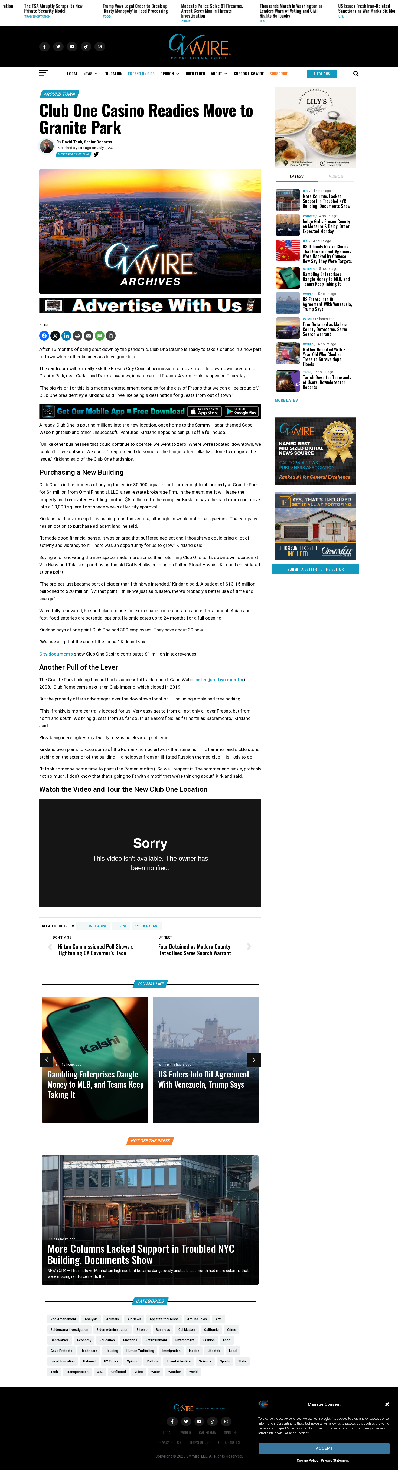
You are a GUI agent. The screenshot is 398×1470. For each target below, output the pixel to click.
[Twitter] (96, 154)
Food (88, 16)
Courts (309, 216)
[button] (387, 1404)
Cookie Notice (229, 1442)
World (163, 1065)
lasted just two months (218, 679)
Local (167, 1432)
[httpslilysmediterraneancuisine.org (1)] (315, 167)
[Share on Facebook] (44, 336)
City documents (56, 654)
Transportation (18, 16)
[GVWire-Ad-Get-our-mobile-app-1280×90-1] (150, 417)
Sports (53, 1065)
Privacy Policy (169, 1442)
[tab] (297, 177)
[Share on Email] (88, 336)
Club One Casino (92, 926)
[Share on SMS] (100, 336)
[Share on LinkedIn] (66, 336)
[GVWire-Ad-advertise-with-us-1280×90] (150, 312)
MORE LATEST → (290, 400)
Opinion (230, 1432)
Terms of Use (199, 1442)
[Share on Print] (77, 336)
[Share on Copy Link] (111, 336)
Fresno (121, 926)
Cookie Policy (307, 1460)
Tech (307, 372)
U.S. (243, 21)
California (207, 1432)
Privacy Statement (335, 1460)
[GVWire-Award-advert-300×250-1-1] (315, 483)
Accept (324, 1448)
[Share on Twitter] (55, 336)
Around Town (59, 94)
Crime (166, 21)
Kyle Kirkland (147, 926)
